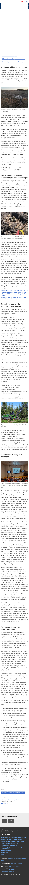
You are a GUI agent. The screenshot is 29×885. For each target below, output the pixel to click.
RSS (3, 854)
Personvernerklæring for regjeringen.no (13, 841)
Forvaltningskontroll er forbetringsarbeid (14, 62)
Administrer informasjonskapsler (11, 843)
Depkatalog (12, 869)
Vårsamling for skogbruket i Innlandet (13, 59)
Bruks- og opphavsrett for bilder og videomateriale (12, 847)
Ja (4, 821)
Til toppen (14, 811)
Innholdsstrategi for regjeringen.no (12, 839)
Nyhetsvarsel (6, 852)
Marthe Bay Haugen (16, 863)
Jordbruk (4, 792)
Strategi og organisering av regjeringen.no (14, 837)
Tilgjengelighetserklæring (9, 845)
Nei (11, 821)
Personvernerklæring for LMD (8, 871)
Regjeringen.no (11, 830)
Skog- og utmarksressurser (16, 792)
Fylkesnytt (5, 803)
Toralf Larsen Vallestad (14, 866)
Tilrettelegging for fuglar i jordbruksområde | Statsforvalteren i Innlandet (14, 298)
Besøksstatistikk (6, 850)
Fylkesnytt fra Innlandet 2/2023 (10, 800)
